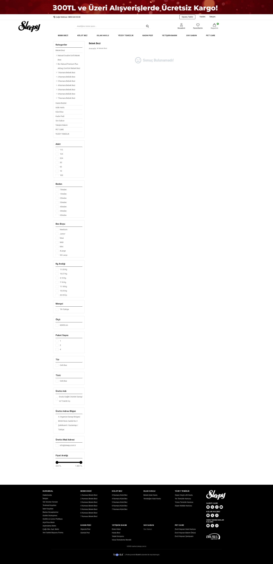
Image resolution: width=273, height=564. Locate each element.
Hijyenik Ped (85, 529)
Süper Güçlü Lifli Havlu (184, 495)
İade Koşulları (48, 509)
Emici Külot (116, 529)
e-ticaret (137, 555)
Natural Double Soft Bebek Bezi (69, 57)
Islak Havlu (60, 107)
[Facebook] (208, 507)
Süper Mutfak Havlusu (183, 506)
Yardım (202, 17)
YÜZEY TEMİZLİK (125, 35)
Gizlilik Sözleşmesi (50, 516)
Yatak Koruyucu (118, 536)
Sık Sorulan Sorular (50, 502)
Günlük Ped (85, 533)
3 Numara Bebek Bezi (66, 81)
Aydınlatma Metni (49, 526)
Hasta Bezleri (61, 103)
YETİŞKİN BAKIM (169, 35)
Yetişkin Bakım (62, 125)
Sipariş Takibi (187, 17)
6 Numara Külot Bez (119, 506)
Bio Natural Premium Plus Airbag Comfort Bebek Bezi (69, 66)
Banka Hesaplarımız (50, 512)
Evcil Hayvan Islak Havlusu (185, 529)
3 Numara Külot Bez (119, 495)
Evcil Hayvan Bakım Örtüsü (185, 533)
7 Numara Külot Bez (119, 509)
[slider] (57, 462)
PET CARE (210, 35)
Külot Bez (59, 112)
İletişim (212, 17)
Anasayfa (92, 48)
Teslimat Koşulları (49, 505)
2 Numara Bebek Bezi (66, 77)
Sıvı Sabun (60, 121)
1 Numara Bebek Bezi (66, 72)
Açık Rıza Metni (49, 522)
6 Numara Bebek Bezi (66, 94)
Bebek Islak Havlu (150, 495)
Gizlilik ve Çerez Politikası (53, 519)
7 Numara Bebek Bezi (66, 98)
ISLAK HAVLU (103, 35)
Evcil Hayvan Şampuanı (184, 536)
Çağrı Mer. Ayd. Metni (51, 529)
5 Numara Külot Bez (119, 502)
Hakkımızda (47, 495)
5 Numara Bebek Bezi (66, 90)
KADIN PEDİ (147, 35)
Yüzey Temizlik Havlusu (184, 502)
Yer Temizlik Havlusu (183, 499)
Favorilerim (198, 28)
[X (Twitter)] (212, 507)
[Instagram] (217, 507)
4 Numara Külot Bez (119, 499)
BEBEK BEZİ (63, 35)
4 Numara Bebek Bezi (66, 85)
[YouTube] (221, 507)
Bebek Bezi (60, 50)
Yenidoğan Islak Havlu (152, 499)
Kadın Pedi (60, 116)
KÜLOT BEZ (82, 35)
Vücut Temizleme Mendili (121, 540)
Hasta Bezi (116, 533)
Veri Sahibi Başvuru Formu (53, 533)
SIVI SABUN (191, 35)
